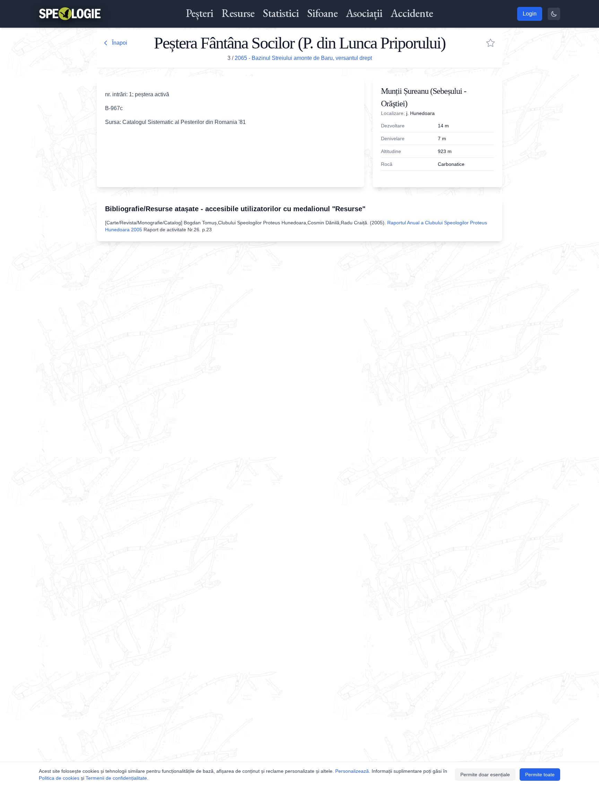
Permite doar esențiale (485, 774)
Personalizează (352, 771)
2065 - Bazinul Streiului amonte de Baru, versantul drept (303, 58)
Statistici (281, 13)
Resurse (238, 13)
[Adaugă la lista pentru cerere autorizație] (490, 43)
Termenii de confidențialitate (116, 778)
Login (530, 14)
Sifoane (322, 13)
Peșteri (199, 13)
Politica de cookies (59, 778)
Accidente (412, 13)
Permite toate (540, 774)
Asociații (364, 13)
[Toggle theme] (554, 14)
